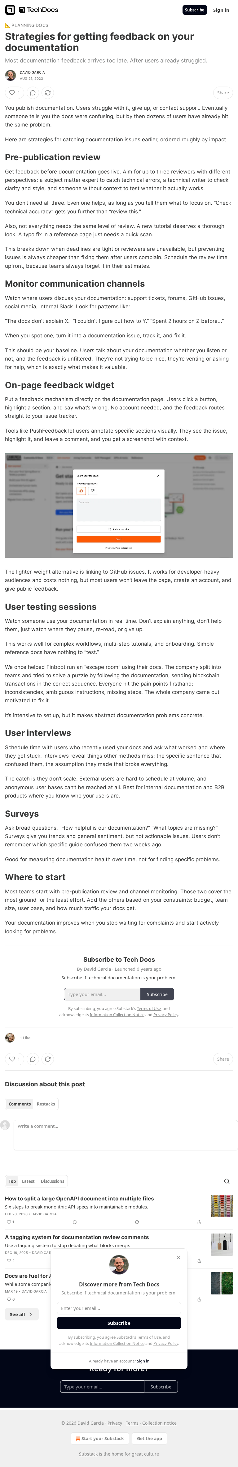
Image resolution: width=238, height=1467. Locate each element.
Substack (88, 1454)
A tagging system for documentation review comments (77, 1237)
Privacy (115, 1423)
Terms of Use (149, 1337)
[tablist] (32, 1104)
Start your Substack (103, 1438)
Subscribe (195, 10)
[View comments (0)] (33, 93)
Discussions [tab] (52, 1181)
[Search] (227, 1181)
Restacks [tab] (46, 1104)
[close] (178, 1257)
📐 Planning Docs (26, 25)
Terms (132, 1423)
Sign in (221, 10)
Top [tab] (12, 1181)
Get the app (149, 1438)
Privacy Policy (165, 1343)
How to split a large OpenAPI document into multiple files (79, 1198)
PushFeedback (48, 431)
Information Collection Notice (117, 1343)
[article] (119, 1210)
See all (17, 1314)
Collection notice (159, 1423)
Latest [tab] (28, 1181)
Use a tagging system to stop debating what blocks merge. (67, 1245)
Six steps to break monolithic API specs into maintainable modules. (76, 1207)
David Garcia (32, 72)
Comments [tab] (20, 1104)
